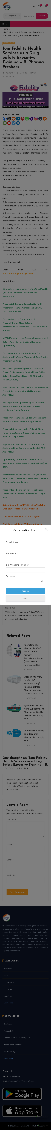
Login (25, 598)
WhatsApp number (20, 565)
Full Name (12, 553)
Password (12, 576)
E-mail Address (14, 542)
